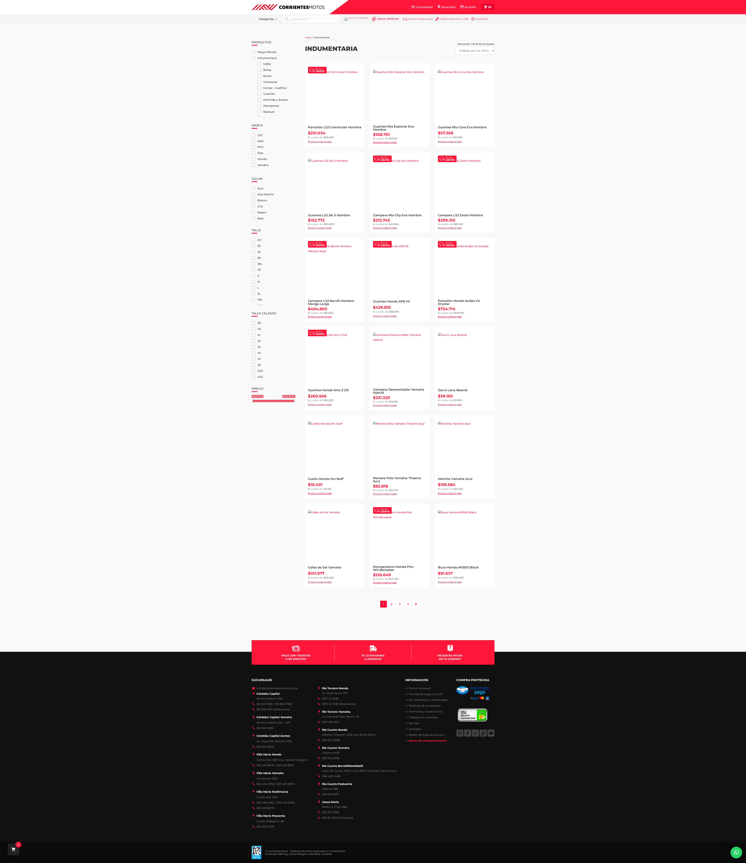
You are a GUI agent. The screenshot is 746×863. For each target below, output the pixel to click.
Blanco (262, 200)
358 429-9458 (331, 776)
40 (259, 329)
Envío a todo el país (420, 18)
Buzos (267, 76)
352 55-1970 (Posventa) (337, 818)
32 (259, 246)
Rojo (260, 218)
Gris (260, 206)
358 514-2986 (331, 740)
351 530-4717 (264, 709)
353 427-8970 (265, 765)
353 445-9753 (265, 784)
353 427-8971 (285, 765)
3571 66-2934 (331, 722)
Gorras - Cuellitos (275, 88)
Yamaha (262, 165)
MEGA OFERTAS (388, 18)
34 (259, 252)
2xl (259, 240)
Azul (260, 188)
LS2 (259, 135)
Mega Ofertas (266, 52)
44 (259, 353)
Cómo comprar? (420, 688)
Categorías (266, 19)
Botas (267, 70)
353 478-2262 (265, 802)
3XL (259, 264)
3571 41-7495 (330, 698)
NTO (260, 147)
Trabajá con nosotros (423, 717)
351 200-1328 (264, 728)
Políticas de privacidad (424, 705)
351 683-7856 (283, 704)
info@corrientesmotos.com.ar (277, 688)
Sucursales (448, 7)
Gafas (267, 64)
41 (258, 335)
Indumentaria (267, 58)
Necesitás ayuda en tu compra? (450, 657)
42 (259, 341)
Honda (262, 159)
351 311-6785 (264, 704)
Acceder (470, 7)
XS (259, 269)
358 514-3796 (331, 758)
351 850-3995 (265, 746)
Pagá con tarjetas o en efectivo (295, 657)
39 (259, 323)
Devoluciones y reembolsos (428, 700)
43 (259, 347)
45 (259, 359)
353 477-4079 (265, 826)
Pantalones (271, 106)
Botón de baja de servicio (426, 735)
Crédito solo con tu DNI (454, 18)
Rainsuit (269, 112)
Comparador (424, 7)
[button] (736, 852)
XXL (259, 299)
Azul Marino (265, 194)
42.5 (260, 371)
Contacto (415, 729)
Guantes (269, 94)
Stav (260, 153)
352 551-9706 (330, 812)
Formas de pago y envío (426, 694)
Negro (261, 212)
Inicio (308, 37)
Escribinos (481, 18)
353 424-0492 (286, 802)
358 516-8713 (330, 794)
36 (259, 258)
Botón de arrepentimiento (427, 740)
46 (259, 365)
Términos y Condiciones (425, 711)
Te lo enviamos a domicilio (372, 657)
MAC (260, 141)
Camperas (270, 82)
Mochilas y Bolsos (275, 100)
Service (414, 723)
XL (259, 293)
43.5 (260, 377)
